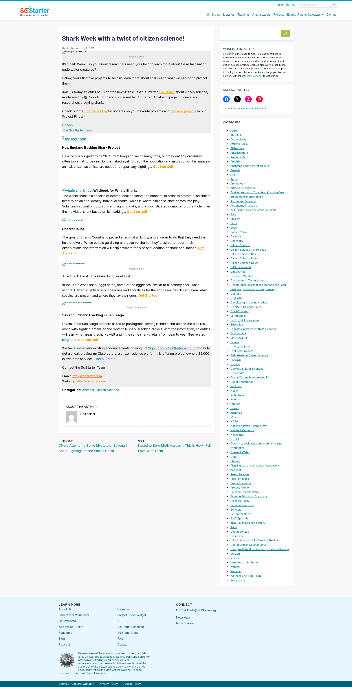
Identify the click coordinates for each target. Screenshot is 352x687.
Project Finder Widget (131, 615)
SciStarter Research (130, 626)
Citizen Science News (244, 263)
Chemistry (236, 241)
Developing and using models (248, 302)
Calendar (236, 236)
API (232, 174)
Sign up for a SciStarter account (172, 348)
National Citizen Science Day (248, 426)
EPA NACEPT (238, 337)
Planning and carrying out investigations (255, 465)
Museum (235, 417)
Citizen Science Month (244, 258)
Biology (235, 218)
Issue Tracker (185, 623)
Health (234, 390)
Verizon (235, 553)
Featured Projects (241, 351)
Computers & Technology (246, 280)
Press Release (239, 474)
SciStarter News (240, 514)
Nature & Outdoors (242, 430)
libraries (235, 404)
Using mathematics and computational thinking (259, 549)
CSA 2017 (236, 298)
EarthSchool (238, 315)
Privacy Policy (108, 684)
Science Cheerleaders (244, 492)
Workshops (237, 580)
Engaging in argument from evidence (253, 329)
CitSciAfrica (237, 271)
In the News (237, 395)
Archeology (237, 183)
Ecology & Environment (245, 320)
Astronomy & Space (243, 201)
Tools (233, 527)
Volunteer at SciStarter (244, 562)
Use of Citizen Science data (248, 545)
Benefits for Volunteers (74, 615)
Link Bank (244, 346)
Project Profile (239, 487)
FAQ (120, 638)
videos (234, 558)
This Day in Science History (247, 523)
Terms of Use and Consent (76, 684)
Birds (233, 223)
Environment (238, 333)
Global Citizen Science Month (249, 377)
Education (236, 324)
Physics (235, 461)
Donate (122, 644)
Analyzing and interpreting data (249, 166)
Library (234, 408)
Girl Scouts (237, 373)
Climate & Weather (242, 276)
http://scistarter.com (91, 381)
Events (234, 342)
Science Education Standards (249, 496)
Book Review (238, 232)
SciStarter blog (95, 111)
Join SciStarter (254, 76)
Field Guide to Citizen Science (249, 355)
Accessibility (238, 139)
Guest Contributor (241, 382)
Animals (88, 390)
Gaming (235, 364)
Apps (233, 179)
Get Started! (163, 167)
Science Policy (239, 500)
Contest (235, 293)
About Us (236, 135)
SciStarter (228, 54)
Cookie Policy (131, 684)
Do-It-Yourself (239, 311)
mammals (236, 412)
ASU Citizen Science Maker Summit (253, 210)
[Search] (285, 33)
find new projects (183, 111)
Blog (62, 638)
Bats (233, 214)
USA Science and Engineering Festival (254, 540)
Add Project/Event (71, 626)
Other (233, 456)
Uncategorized (239, 531)
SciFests (235, 509)
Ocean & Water (240, 452)
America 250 (238, 157)
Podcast (64, 644)
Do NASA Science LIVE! (245, 307)
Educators (65, 632)
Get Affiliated (67, 620)
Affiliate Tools (239, 144)
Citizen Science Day (243, 254)
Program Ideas (239, 478)
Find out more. (105, 359)
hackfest (236, 386)
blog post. (69, 340)
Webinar (235, 571)
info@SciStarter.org (203, 610)
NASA (234, 421)
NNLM (234, 439)
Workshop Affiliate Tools (245, 575)
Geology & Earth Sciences (246, 368)
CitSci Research (240, 267)
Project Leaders (240, 483)
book (233, 227)
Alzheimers (237, 148)
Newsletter (237, 434)
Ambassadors (239, 152)
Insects (235, 399)
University (236, 536)
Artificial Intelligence (243, 188)
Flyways (235, 359)
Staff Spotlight (239, 518)
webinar (235, 567)
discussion (167, 92)
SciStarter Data (127, 632)
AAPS (234, 130)
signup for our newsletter (252, 108)
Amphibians (237, 161)
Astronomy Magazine (243, 205)
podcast (235, 470)
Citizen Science (107, 390)
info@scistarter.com (87, 376)
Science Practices (242, 505)
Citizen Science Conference (248, 249)
